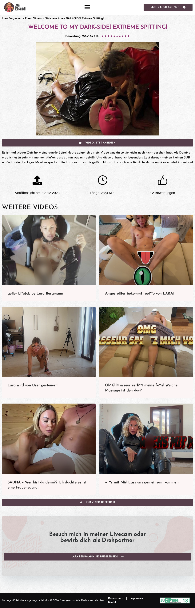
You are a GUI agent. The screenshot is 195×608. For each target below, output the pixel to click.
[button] (87, 7)
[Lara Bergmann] (14, 7)
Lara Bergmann (11, 18)
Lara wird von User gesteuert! (33, 385)
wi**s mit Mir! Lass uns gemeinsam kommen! (142, 482)
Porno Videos (33, 18)
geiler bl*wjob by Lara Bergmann (35, 293)
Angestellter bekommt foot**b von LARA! (139, 293)
